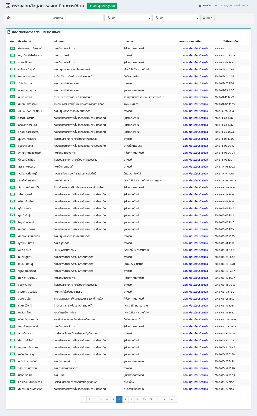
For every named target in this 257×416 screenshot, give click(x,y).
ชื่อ (8, 18)
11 (151, 399)
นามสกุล (58, 18)
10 (144, 399)
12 (158, 399)
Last (172, 399)
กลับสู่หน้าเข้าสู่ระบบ (103, 6)
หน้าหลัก (206, 5)
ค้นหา (208, 18)
